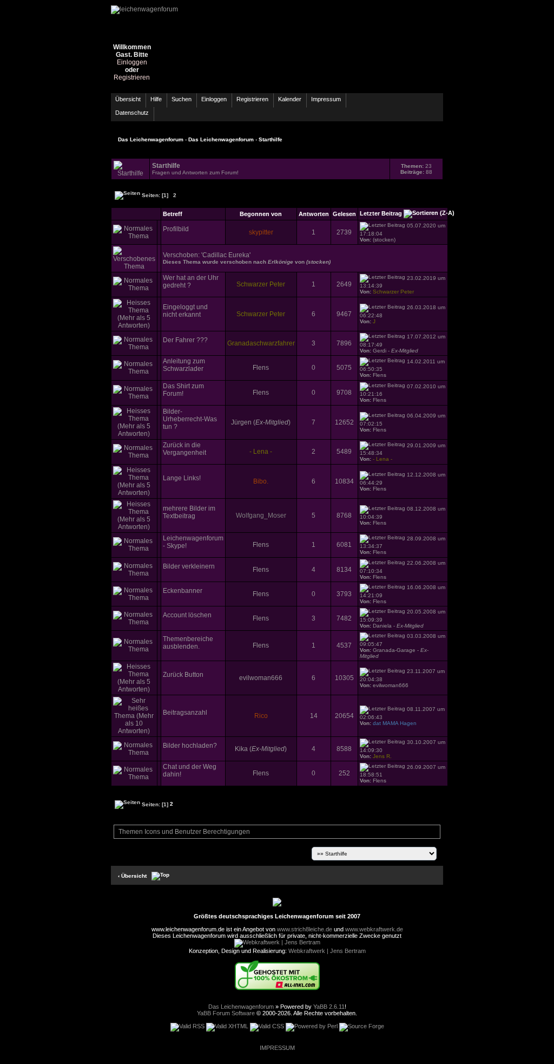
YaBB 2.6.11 (329, 1006)
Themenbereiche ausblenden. (188, 642)
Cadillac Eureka (225, 255)
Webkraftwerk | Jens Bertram (327, 951)
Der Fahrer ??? (185, 340)
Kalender (289, 99)
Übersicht (128, 99)
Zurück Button (183, 674)
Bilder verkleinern (189, 566)
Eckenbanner (182, 591)
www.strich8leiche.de (304, 929)
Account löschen (187, 615)
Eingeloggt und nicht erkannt (185, 310)
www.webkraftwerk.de (374, 929)
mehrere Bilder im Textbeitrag (189, 512)
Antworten (314, 214)
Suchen (182, 99)
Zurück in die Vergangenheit (184, 448)
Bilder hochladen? (190, 745)
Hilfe (156, 99)
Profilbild (176, 229)
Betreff (172, 214)
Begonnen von (261, 214)
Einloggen (132, 62)
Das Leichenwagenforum (150, 139)
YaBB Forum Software (226, 1013)
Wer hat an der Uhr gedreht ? (191, 281)
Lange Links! (182, 478)
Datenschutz (132, 112)
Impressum (326, 99)
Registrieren (132, 77)
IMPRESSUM (277, 1048)
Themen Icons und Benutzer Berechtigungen (183, 831)
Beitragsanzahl (185, 712)
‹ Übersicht (132, 875)
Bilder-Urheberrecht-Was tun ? (190, 419)
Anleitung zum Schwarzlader (184, 365)
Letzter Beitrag (381, 213)
